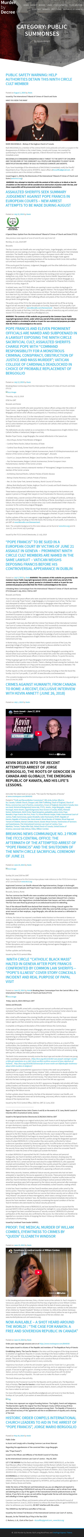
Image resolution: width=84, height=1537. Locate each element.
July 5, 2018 (18, 577)
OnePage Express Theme (62, 1532)
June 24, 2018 (19, 865)
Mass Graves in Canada (48, 810)
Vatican (28, 829)
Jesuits (48, 807)
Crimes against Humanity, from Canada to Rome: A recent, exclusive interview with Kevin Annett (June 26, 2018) (41, 689)
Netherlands (16, 812)
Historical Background (22, 807)
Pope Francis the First (21, 814)
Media (60, 810)
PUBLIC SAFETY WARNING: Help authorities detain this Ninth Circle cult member (39, 79)
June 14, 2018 (19, 1340)
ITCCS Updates (61, 5)
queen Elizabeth (33, 817)
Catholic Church (21, 802)
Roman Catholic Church (30, 821)
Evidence (36, 9)
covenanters (38, 805)
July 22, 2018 (19, 214)
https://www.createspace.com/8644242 (54, 1343)
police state (58, 812)
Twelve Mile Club (26, 826)
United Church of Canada (43, 826)
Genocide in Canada (66, 805)
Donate (46, 9)
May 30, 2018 (19, 1435)
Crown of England (51, 805)
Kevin (30, 92)
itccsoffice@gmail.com (61, 170)
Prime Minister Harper (47, 814)
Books (42, 5)
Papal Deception (38, 812)
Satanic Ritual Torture (48, 821)
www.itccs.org (16, 178)
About (34, 5)
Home (26, 5)
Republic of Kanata (72, 9)
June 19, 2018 (19, 1245)
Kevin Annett (19, 810)
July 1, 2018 (18, 702)
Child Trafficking (45, 802)
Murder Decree (8, 7)
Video (33, 829)
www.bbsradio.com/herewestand (39, 308)
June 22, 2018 (19, 990)
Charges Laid (33, 802)
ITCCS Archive (75, 5)
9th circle (47, 800)
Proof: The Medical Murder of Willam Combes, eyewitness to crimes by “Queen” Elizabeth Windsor (40, 1231)
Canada (11, 802)
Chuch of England (58, 802)
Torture (16, 826)
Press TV (34, 814)
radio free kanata (47, 817)
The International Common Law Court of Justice (38, 824)
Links (49, 5)
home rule (35, 807)
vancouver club (18, 829)
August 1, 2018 (19, 92)
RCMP (56, 817)
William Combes (42, 829)
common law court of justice (22, 805)
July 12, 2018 (19, 382)
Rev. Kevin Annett (34, 819)
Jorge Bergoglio (58, 807)
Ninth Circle (26, 812)
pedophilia (49, 812)
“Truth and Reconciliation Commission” (28, 800)
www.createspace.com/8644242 (20, 796)
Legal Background (32, 810)
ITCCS (42, 807)
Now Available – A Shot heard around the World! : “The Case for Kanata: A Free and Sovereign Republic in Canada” (42, 1326)
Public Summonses (19, 817)
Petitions (56, 9)
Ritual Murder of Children (51, 819)
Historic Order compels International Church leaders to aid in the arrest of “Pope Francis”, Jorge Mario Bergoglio (41, 1422)
